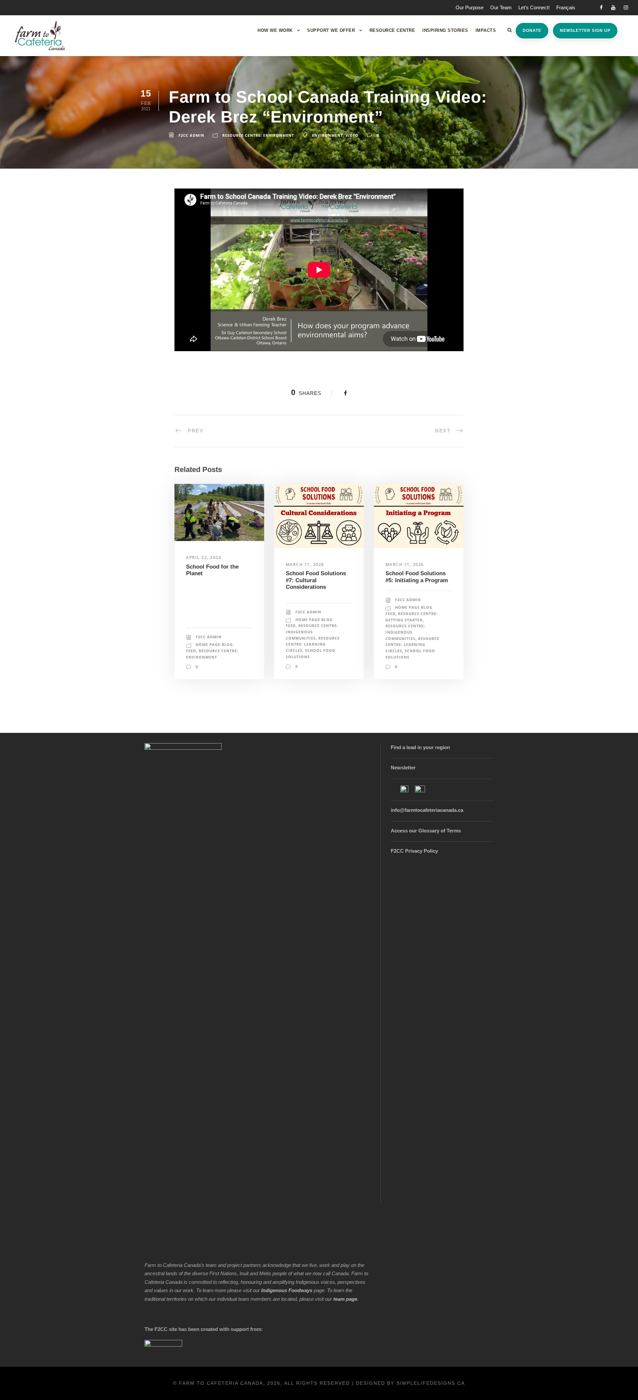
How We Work (275, 30)
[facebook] (601, 7)
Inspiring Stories (445, 30)
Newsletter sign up (585, 30)
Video (352, 135)
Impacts (486, 30)
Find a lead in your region (420, 747)
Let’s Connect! (534, 7)
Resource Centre (392, 30)
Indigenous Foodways (286, 1290)
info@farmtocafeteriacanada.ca (427, 810)
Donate (532, 30)
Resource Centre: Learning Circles (313, 644)
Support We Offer (331, 30)
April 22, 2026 (203, 557)
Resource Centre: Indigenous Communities (312, 631)
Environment (327, 135)
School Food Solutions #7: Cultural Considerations (316, 580)
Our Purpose (469, 7)
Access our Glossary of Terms (426, 830)
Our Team (501, 7)
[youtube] (613, 7)
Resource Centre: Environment (258, 135)
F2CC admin (191, 135)
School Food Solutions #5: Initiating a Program (416, 576)
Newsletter (403, 767)
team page (345, 1299)
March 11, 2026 (305, 564)
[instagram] (626, 7)
